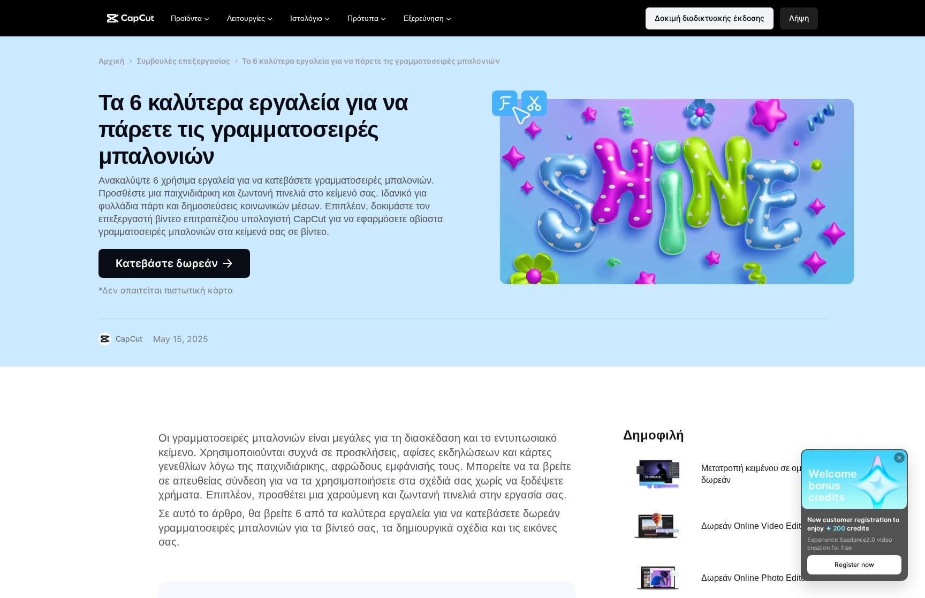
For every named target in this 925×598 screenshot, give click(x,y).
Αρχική (111, 60)
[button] (799, 18)
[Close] (899, 457)
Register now (854, 565)
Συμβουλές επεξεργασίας (183, 60)
